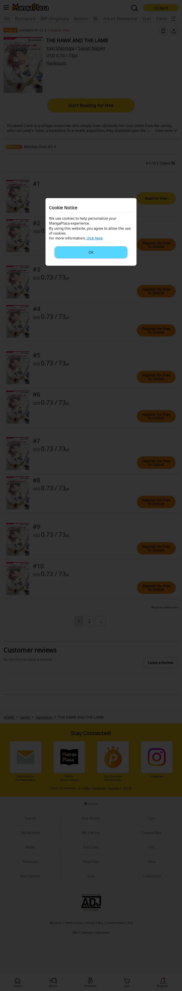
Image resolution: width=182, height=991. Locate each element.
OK (91, 252)
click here (95, 238)
